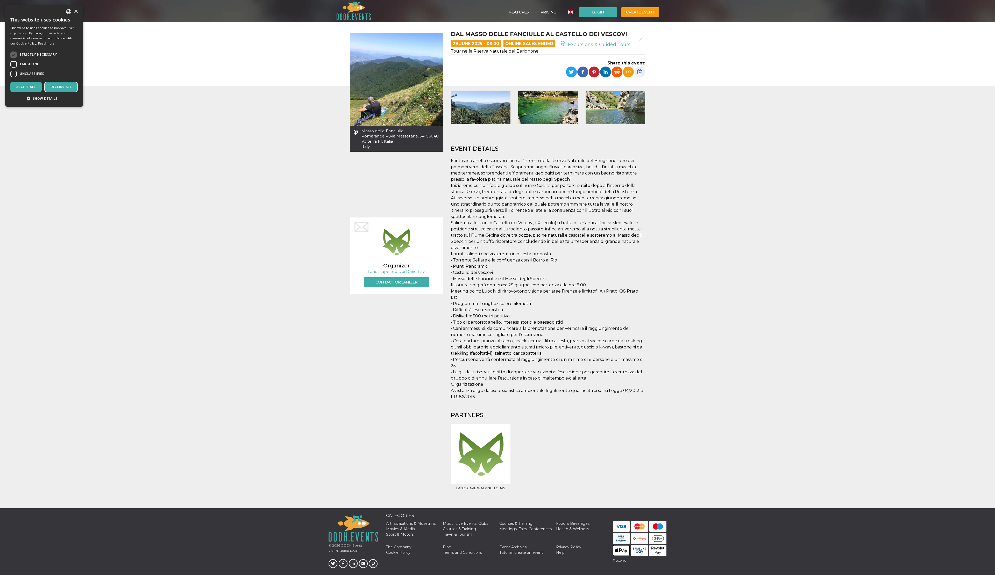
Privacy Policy (568, 547)
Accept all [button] (26, 87)
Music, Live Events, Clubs (465, 523)
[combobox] (68, 11)
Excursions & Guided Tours (598, 44)
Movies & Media (400, 529)
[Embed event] (628, 72)
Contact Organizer (396, 282)
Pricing (548, 12)
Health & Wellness (572, 529)
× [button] (76, 11)
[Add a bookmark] (642, 36)
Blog (447, 547)
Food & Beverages (572, 523)
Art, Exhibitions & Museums (411, 523)
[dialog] (44, 56)
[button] (44, 98)
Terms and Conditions (462, 552)
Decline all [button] (61, 87)
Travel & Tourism (457, 534)
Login (598, 12)
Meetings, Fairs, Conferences (525, 529)
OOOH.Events (351, 545)
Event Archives (513, 547)
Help (560, 552)
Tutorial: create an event (521, 552)
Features (519, 12)
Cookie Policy (398, 552)
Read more (46, 43)
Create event (640, 12)
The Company (398, 547)
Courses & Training (515, 523)
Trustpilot (619, 560)
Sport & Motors (400, 534)
